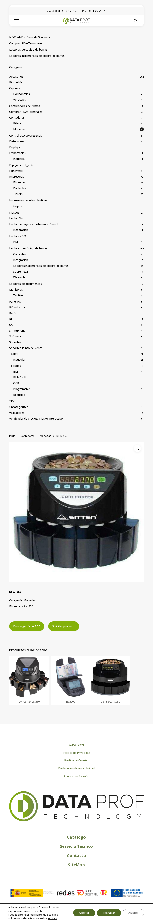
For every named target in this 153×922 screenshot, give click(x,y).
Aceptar (84, 913)
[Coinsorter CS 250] (29, 677)
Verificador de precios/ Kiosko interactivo (36, 418)
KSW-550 (27, 606)
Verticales (19, 99)
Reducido (19, 395)
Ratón (13, 313)
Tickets (18, 194)
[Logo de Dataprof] (76, 820)
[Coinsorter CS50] (110, 677)
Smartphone (17, 330)
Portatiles (19, 188)
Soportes (15, 342)
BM (15, 242)
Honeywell (16, 171)
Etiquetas (19, 182)
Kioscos (14, 212)
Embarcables (17, 153)
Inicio (12, 436)
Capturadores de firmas (24, 106)
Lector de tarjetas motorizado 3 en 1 (33, 224)
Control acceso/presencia (25, 135)
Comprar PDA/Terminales (25, 43)
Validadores (16, 413)
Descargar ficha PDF (26, 626)
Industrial (19, 159)
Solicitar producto (63, 626)
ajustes (52, 918)
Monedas (19, 129)
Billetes (18, 123)
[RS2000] (71, 677)
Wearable (19, 277)
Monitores (16, 289)
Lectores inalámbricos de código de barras (37, 56)
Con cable (19, 254)
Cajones (14, 88)
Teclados (15, 366)
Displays (14, 147)
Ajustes (133, 913)
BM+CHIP (19, 377)
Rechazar (109, 913)
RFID (12, 319)
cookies (25, 907)
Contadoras (17, 117)
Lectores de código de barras (28, 49)
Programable (21, 389)
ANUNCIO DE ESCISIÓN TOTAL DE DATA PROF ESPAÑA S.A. (76, 11)
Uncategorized (18, 407)
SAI (11, 325)
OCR (16, 383)
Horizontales (21, 94)
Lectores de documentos (25, 284)
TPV (12, 401)
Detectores (16, 141)
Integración (20, 230)
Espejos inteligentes (22, 165)
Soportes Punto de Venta (25, 348)
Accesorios (16, 76)
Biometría (15, 82)
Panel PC (15, 301)
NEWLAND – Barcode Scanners (29, 37)
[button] (16, 21)
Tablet (13, 354)
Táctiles (18, 295)
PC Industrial (17, 307)
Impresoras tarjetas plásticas (28, 200)
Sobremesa (20, 271)
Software (15, 336)
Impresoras (16, 176)
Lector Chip (16, 218)
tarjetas (18, 206)
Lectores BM (17, 236)
